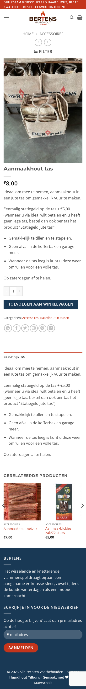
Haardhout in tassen (54, 318)
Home (28, 34)
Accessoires (51, 34)
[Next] (82, 515)
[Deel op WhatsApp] (8, 328)
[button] (6, 17)
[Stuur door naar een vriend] (34, 328)
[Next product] (38, 42)
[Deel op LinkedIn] (51, 328)
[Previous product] (47, 42)
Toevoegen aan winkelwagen (41, 304)
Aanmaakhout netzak (20, 529)
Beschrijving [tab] (14, 356)
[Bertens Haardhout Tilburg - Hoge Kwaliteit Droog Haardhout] (43, 17)
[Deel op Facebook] (17, 328)
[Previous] (4, 515)
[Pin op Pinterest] (42, 328)
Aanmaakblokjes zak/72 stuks (58, 530)
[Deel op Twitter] (25, 328)
